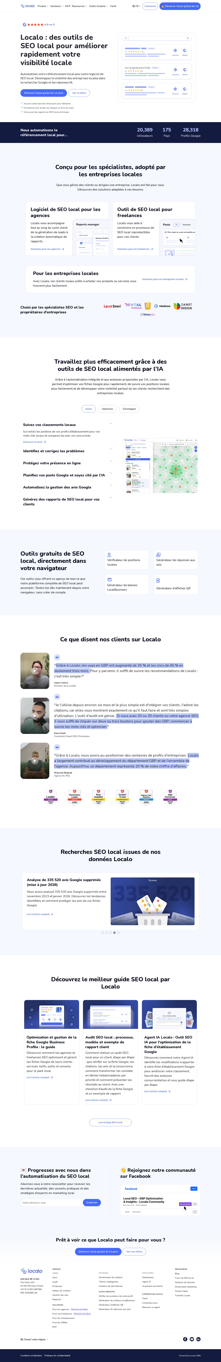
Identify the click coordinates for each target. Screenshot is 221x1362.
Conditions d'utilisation (31, 1355)
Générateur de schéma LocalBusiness (117, 1300)
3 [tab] (110, 932)
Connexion (150, 6)
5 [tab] (118, 932)
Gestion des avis (60, 1295)
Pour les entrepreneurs (63, 1318)
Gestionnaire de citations (111, 1277)
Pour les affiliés (60, 1322)
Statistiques (148, 1277)
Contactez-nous (149, 1302)
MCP (67, 6)
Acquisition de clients (152, 1286)
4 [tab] (114, 932)
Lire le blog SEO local (110, 1122)
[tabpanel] (110, 901)
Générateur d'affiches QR (111, 1304)
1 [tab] (102, 932)
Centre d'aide (181, 1291)
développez (129, 409)
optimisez (107, 409)
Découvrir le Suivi (32, 442)
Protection (57, 1286)
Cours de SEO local (184, 1278)
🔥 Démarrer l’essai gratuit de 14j (180, 6)
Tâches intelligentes (108, 1281)
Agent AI (146, 1281)
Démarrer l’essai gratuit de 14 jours (43, 93)
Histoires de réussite (185, 1282)
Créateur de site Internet (110, 1286)
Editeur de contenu (61, 1290)
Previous (18, 901)
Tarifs (113, 6)
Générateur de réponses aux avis (115, 1309)
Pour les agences (70, 1309)
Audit (55, 1281)
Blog (177, 1273)
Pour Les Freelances (71, 1313)
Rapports (56, 1299)
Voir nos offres (134, 1251)
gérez (88, 409)
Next (202, 901)
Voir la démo (79, 93)
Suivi (54, 1277)
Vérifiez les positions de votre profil (116, 1296)
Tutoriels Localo (182, 1295)
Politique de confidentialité (57, 1355)
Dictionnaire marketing (185, 1286)
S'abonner (91, 1202)
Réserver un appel (151, 1307)
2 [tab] (106, 932)
